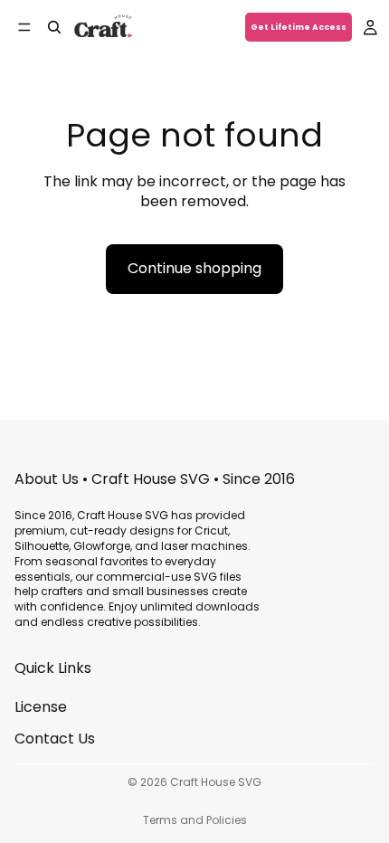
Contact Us (54, 738)
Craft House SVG (215, 782)
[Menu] (24, 27)
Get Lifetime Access (298, 27)
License (40, 706)
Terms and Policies (195, 820)
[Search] (54, 27)
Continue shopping (194, 268)
